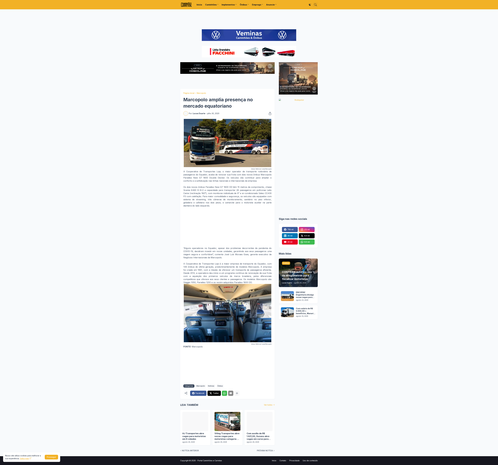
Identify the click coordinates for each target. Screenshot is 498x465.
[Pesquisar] (315, 4)
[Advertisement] (249, 19)
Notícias (211, 386)
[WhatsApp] (224, 393)
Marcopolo (201, 93)
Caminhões (211, 4)
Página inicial (188, 93)
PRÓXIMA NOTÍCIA (265, 450)
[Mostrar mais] (237, 393)
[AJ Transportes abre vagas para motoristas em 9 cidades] (195, 421)
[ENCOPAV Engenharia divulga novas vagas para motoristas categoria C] (287, 296)
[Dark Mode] (310, 4)
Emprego (256, 4)
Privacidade (294, 460)
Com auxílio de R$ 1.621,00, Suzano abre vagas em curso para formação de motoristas (259, 436)
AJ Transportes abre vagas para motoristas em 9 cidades (194, 436)
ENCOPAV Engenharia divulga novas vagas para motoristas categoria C (305, 295)
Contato (282, 460)
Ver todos (268, 405)
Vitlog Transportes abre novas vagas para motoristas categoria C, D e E (227, 436)
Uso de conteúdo (310, 460)
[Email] (230, 393)
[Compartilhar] (269, 113)
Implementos (228, 4)
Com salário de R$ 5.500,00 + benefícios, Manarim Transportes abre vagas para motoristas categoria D (305, 311)
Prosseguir (51, 457)
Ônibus (243, 4)
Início (199, 4)
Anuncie (270, 4)
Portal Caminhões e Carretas (210, 460)
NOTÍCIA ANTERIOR (190, 450)
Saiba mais (24, 458)
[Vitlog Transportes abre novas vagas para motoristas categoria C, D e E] (227, 421)
